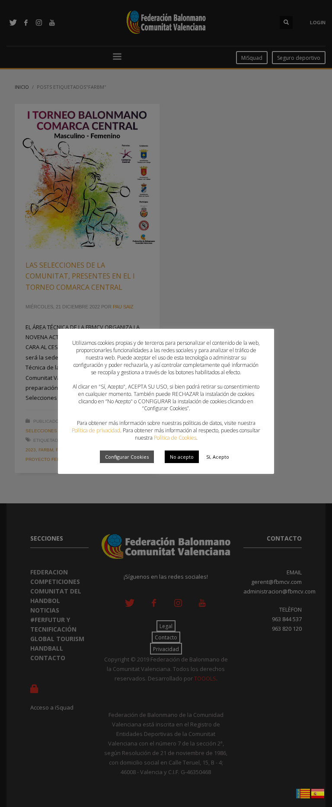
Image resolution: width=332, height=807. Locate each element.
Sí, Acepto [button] (217, 457)
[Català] (303, 793)
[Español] (318, 793)
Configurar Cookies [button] (127, 457)
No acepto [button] (182, 457)
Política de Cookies (175, 437)
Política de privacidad (96, 430)
